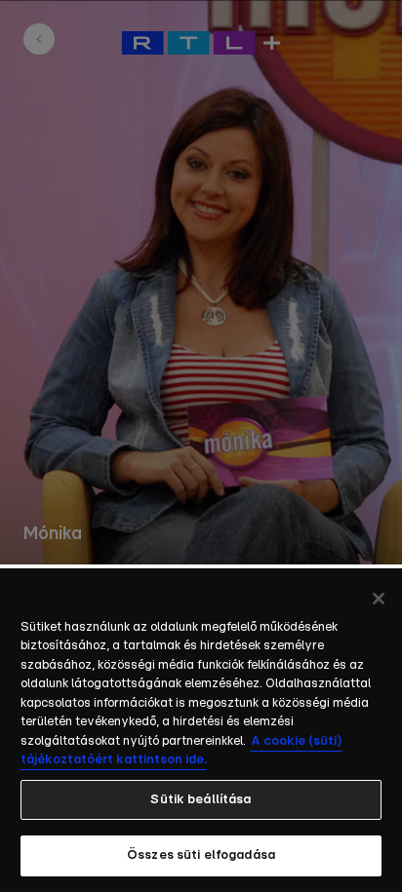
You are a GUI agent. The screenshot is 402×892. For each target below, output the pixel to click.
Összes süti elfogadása (201, 855)
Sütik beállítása (200, 800)
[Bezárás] (378, 598)
